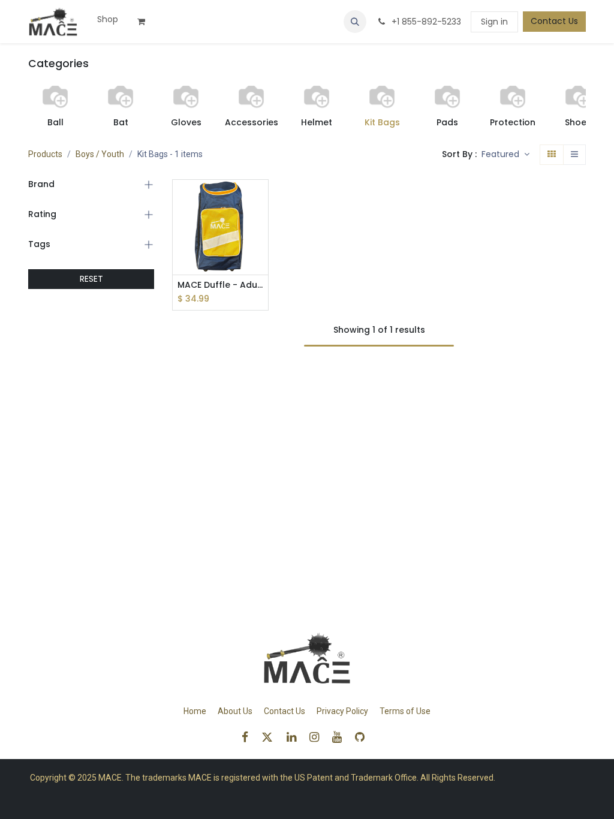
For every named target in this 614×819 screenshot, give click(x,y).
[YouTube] (341, 737)
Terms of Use (405, 711)
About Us (235, 711)
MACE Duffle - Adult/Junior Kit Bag (220, 285)
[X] (271, 737)
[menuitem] (107, 19)
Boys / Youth (100, 154)
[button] (355, 21)
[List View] (574, 154)
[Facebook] (249, 737)
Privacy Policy (342, 711)
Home (194, 711)
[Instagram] (318, 737)
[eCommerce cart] (146, 21)
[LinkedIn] (295, 737)
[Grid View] (552, 154)
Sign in (494, 22)
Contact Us (554, 21)
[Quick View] (260, 199)
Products (45, 154)
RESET (91, 279)
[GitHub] (363, 737)
